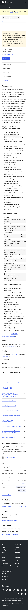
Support (4, 560)
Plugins (17, 550)
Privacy (4, 552)
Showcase (18, 544)
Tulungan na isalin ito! (14, 12)
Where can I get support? (9, 437)
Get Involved (18, 557)
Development (7, 76)
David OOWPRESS (8, 54)
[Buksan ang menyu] (25, 2)
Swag (17, 566)
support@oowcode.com (8, 336)
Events (17, 560)
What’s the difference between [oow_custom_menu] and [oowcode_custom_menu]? (11, 394)
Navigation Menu (22, 490)
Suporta (5, 80)
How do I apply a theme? (9, 401)
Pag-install (6, 72)
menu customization (21, 487)
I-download (6, 58)
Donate (18, 563)
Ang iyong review (6, 506)
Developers (5, 563)
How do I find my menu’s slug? (10, 383)
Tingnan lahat (22, 506)
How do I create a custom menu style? (7, 388)
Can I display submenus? (9, 406)
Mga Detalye (7, 64)
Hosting (4, 550)
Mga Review (6, 68)
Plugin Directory (6, 7)
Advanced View (6, 495)
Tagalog (7, 586)
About (3, 544)
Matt (4, 574)
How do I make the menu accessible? (7, 420)
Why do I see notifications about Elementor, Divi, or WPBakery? (11, 431)
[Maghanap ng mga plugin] (18, 17)
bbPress (5, 576)
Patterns (17, 552)
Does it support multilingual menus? (11, 426)
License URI (10, 346)
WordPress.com (7, 571)
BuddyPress (6, 579)
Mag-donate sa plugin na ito (10, 534)
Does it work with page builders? (11, 415)
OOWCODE (14, 334)
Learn (3, 557)
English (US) (23, 483)
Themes (17, 547)
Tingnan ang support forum (9, 520)
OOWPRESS (13, 354)
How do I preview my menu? (10, 411)
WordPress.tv (6, 566)
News (3, 547)
